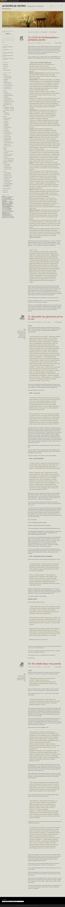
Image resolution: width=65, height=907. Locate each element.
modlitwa (18, 678)
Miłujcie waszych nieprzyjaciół (7, 46)
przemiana (9, 208)
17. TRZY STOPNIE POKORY (8, 142)
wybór (25, 338)
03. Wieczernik (6, 152)
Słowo (12, 211)
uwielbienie (8, 212)
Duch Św (3, 198)
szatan (21, 337)
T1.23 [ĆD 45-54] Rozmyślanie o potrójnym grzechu (43, 38)
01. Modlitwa (5, 92)
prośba (24, 678)
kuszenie (19, 333)
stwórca (7, 211)
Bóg (3, 196)
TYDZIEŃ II (5, 116)
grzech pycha (23, 332)
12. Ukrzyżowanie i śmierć (8, 167)
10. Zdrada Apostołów (7, 164)
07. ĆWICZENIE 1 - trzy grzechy (40, 322)
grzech (8, 199)
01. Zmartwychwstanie (7, 172)
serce (22, 679)
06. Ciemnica (6, 157)
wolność (24, 337)
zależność (11, 216)
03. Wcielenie (6, 121)
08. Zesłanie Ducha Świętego (8, 183)
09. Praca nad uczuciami (7, 88)
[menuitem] (4, 1)
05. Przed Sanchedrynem (8, 155)
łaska (12, 217)
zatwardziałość (5, 217)
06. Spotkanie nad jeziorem (8, 180)
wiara (3, 215)
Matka (7, 203)
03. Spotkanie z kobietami (8, 175)
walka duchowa (9, 213)
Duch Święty (8, 198)
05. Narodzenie (6, 124)
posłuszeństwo (7, 207)
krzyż (11, 201)
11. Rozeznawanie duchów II (8, 133)
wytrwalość (4, 216)
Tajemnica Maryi (5, 64)
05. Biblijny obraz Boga (7, 82)
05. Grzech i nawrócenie (7, 98)
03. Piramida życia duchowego (8, 95)
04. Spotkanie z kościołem (8, 177)
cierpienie (6, 196)
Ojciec (4, 206)
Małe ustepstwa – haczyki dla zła (8, 58)
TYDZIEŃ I (48, 322)
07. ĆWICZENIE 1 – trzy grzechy (9, 101)
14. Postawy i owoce (7, 114)
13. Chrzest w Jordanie (7, 136)
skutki (24, 336)
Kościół (8, 201)
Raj (22, 336)
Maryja (4, 203)
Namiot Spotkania (5, 66)
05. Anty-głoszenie (6, 178)
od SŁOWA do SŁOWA (14, 5)
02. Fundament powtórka (7, 93)
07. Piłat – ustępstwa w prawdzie (9, 158)
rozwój (7, 210)
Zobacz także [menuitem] (16, 1)
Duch (24, 675)
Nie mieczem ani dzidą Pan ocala (8, 52)
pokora (8, 206)
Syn (10, 211)
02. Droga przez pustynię (7, 77)
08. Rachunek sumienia (7, 103)
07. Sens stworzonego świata (8, 85)
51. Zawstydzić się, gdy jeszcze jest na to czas (45, 317)
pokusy (12, 206)
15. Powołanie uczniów (7, 139)
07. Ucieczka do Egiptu (7, 127)
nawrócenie (9, 204)
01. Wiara (5, 149)
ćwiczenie (20, 675)
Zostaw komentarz (58, 322)
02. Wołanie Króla (6, 119)
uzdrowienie (4, 213)
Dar (22, 675)
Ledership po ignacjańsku (7, 188)
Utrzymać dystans (6, 49)
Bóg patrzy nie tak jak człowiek (8, 55)
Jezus (4, 201)
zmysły (24, 679)
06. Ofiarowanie (6, 125)
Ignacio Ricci (35, 905)
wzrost (8, 216)
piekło (24, 333)
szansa (19, 337)
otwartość (21, 678)
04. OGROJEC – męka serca (8, 154)
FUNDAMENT (5, 74)
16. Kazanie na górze (7, 141)
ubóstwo (4, 212)
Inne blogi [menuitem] (10, 1)
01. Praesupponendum (7, 76)
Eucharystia (4, 199)
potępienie (20, 336)
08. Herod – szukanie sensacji (8, 160)
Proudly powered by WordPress (20, 905)
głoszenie (12, 199)
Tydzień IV (4, 171)
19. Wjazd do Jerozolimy (7, 145)
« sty (3, 42)
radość (3, 210)
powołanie (4, 208)
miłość (22, 333)
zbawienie (9, 217)
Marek (33, 322)
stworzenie (4, 211)
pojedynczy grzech (22, 334)
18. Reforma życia (6, 144)
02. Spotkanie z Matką (7, 174)
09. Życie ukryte (6, 130)
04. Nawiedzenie (6, 122)
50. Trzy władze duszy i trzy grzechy (44, 663)
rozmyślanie (19, 679)
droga (9, 196)
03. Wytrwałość (6, 79)
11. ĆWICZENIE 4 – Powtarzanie (9, 108)
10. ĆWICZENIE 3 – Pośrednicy (9, 107)
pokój (3, 207)
